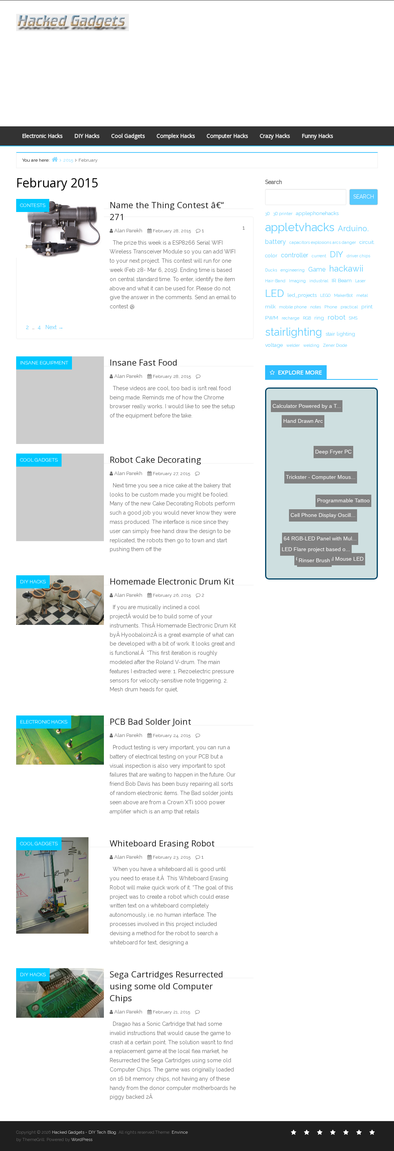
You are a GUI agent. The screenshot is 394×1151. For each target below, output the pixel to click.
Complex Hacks (176, 135)
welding (311, 345)
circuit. (367, 242)
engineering (292, 270)
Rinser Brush (313, 551)
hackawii (346, 268)
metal (362, 295)
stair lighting (340, 334)
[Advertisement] (267, 62)
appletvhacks (299, 227)
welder (293, 345)
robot (336, 317)
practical (349, 307)
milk (270, 306)
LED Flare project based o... (309, 534)
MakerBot (343, 295)
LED (274, 293)
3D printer (282, 213)
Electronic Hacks (42, 135)
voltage (274, 345)
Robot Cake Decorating (155, 459)
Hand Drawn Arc (292, 414)
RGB (307, 318)
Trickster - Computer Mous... (332, 479)
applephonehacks (317, 213)
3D (267, 213)
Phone (330, 307)
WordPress (81, 1139)
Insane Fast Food (143, 362)
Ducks (271, 270)
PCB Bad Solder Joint (150, 721)
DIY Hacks (87, 135)
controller (294, 255)
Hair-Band (275, 280)
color (271, 255)
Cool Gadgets (128, 135)
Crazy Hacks (275, 135)
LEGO (325, 295)
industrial (318, 280)
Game (317, 269)
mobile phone (293, 307)
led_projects (302, 295)
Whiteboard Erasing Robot (162, 843)
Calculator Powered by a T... (308, 405)
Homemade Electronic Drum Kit (172, 581)
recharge (290, 318)
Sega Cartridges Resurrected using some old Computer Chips (166, 986)
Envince (180, 1132)
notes (315, 307)
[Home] (55, 159)
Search (273, 182)
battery (275, 241)
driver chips (358, 255)
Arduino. (353, 228)
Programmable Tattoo (342, 500)
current (319, 255)
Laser (360, 280)
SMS (353, 318)
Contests (32, 205)
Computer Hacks (227, 135)
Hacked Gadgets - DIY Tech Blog (84, 1132)
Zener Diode (335, 345)
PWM (271, 318)
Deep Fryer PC (333, 455)
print (366, 306)
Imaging (297, 280)
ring (319, 318)
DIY (336, 254)
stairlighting (293, 332)
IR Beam (342, 280)
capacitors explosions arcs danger (322, 242)
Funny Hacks (317, 135)
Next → (54, 327)
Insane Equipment (44, 363)
